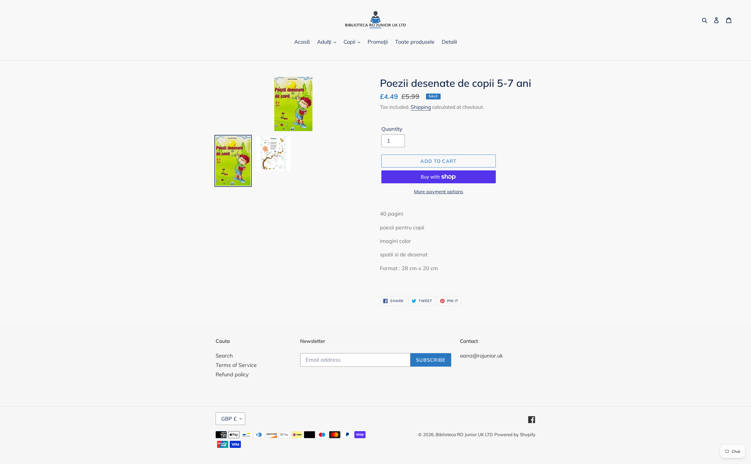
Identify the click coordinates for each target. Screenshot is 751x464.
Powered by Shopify (514, 434)
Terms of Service (236, 365)
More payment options (438, 191)
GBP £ (229, 418)
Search (224, 355)
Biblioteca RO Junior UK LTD (464, 434)
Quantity (391, 129)
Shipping (421, 107)
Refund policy (232, 374)
